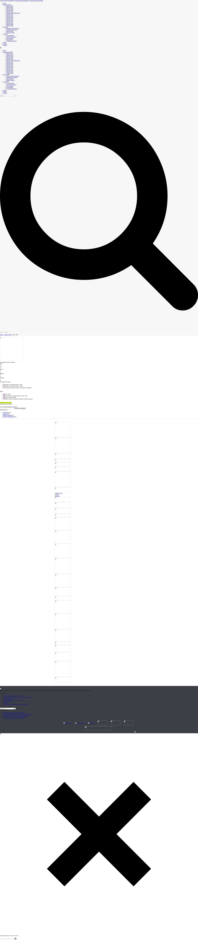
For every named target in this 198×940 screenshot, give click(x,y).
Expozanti (5, 27)
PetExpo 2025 (9, 7)
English (5, 45)
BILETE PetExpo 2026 (6, 402)
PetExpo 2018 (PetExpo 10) (13, 13)
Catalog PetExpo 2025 (11, 29)
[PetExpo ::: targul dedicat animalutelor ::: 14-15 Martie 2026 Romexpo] (21, 0)
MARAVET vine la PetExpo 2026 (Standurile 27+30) (16, 715)
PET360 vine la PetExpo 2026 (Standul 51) (13, 718)
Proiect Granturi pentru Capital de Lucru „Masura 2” (16, 704)
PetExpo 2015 (9, 17)
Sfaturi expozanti (10, 32)
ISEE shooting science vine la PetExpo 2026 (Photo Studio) (17, 714)
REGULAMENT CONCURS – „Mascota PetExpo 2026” (17, 697)
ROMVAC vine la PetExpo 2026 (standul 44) (14, 712)
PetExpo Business (7, 415)
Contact (5, 703)
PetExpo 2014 (9, 18)
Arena (4, 42)
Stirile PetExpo (10, 31)
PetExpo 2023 (9, 10)
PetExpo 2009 (9, 25)
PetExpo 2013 (9, 20)
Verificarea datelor (7, 698)
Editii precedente (7, 4)
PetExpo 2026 (9, 6)
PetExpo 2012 (9, 21)
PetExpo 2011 (9, 23)
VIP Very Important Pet (9, 416)
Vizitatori (5, 34)
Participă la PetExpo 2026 (12, 28)
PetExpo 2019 (9, 11)
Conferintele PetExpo (11, 41)
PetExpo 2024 (9, 9)
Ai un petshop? (10, 38)
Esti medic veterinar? (11, 36)
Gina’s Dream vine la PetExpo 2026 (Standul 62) (15, 717)
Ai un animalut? (10, 35)
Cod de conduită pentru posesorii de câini (13, 700)
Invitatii (5, 43)
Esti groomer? (9, 39)
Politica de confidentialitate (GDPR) (12, 696)
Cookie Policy (6, 701)
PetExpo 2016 (9, 16)
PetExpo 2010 (9, 24)
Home (4, 3)
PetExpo (5, 414)
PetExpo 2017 (9, 14)
